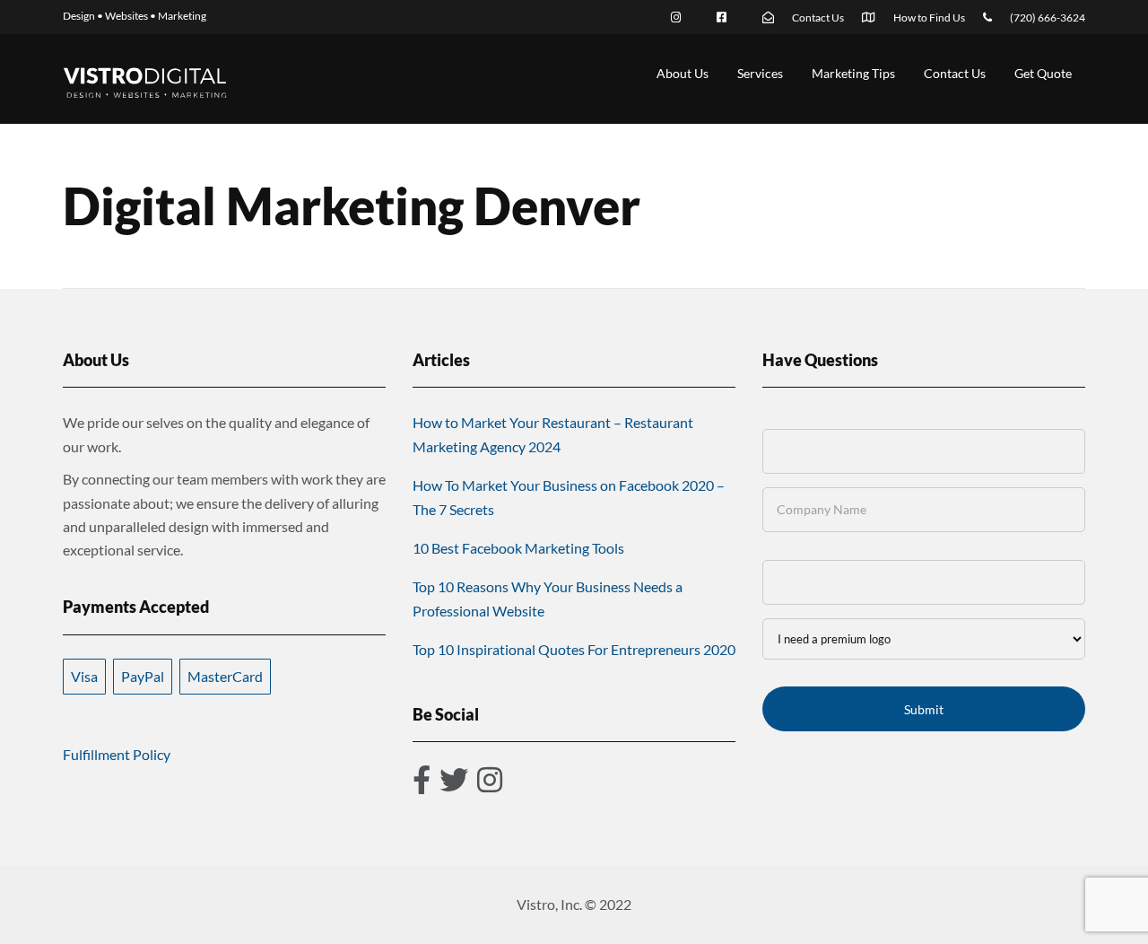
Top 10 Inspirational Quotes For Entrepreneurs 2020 (574, 649)
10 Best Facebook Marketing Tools (518, 547)
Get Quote (1043, 73)
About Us (683, 73)
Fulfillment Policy (116, 754)
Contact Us (955, 73)
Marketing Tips (853, 73)
